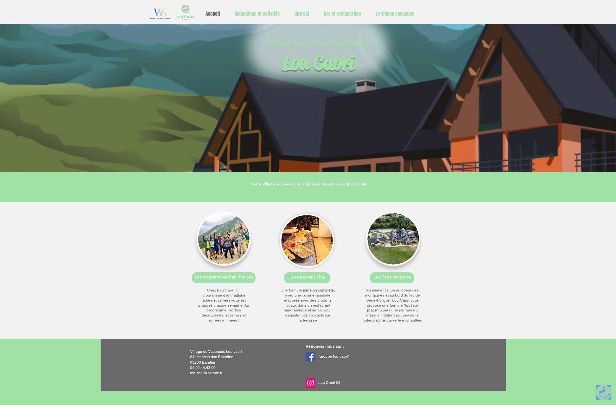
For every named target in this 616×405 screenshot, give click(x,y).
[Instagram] (310, 383)
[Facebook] (310, 356)
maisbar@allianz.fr (206, 373)
